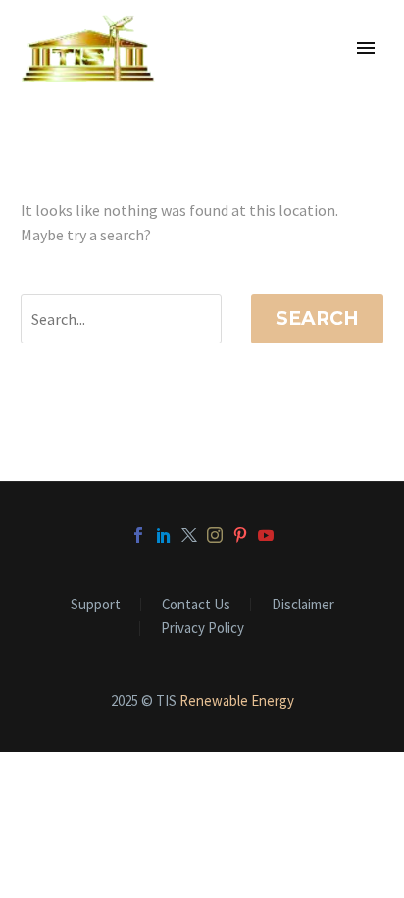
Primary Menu (365, 48)
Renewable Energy (236, 700)
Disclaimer (303, 605)
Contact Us (196, 605)
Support (96, 605)
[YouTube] (266, 535)
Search (317, 318)
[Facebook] (138, 535)
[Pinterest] (240, 535)
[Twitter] (189, 535)
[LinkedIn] (164, 535)
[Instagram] (215, 535)
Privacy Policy (202, 628)
